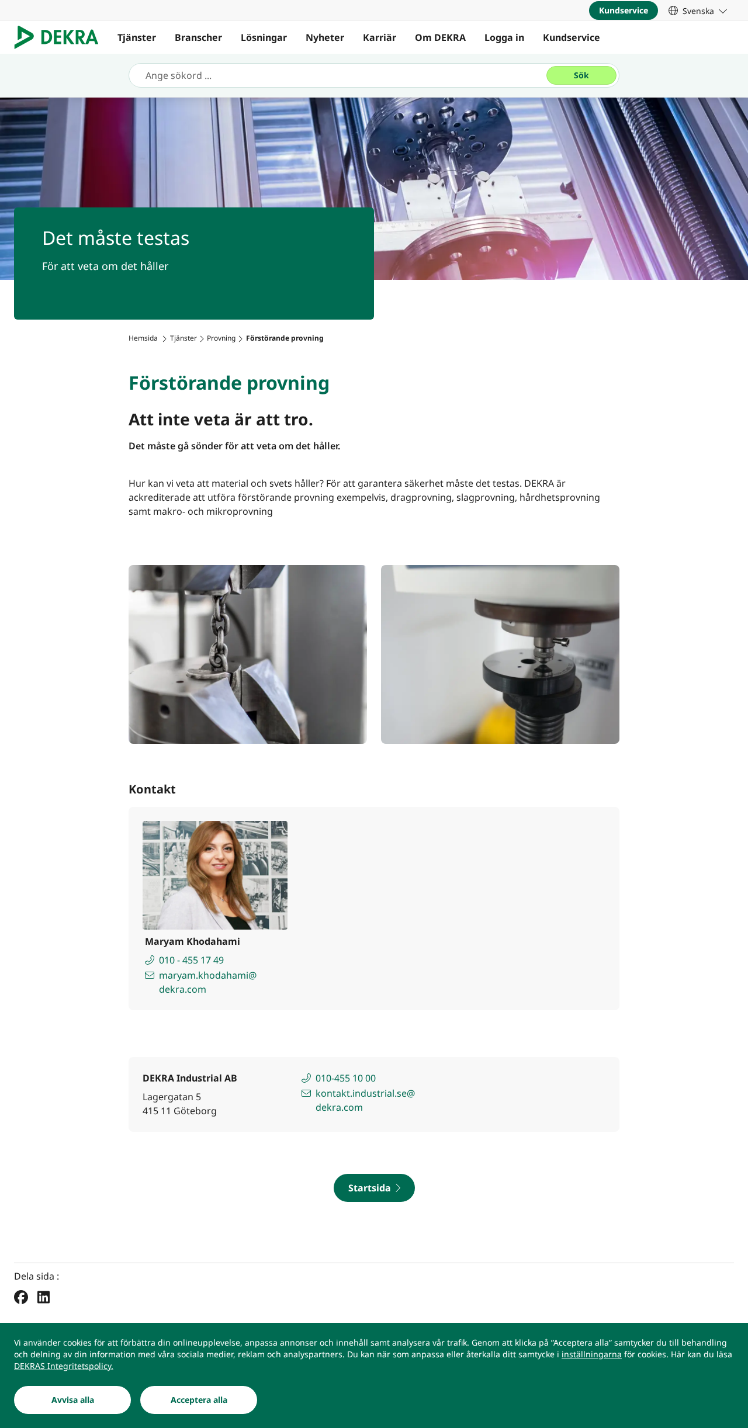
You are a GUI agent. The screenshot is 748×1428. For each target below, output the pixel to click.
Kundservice (571, 37)
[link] (698, 10)
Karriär (379, 37)
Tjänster (136, 37)
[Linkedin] (43, 1296)
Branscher (198, 37)
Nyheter (325, 37)
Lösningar (264, 37)
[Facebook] (21, 1296)
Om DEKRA (440, 37)
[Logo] (61, 37)
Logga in (504, 37)
